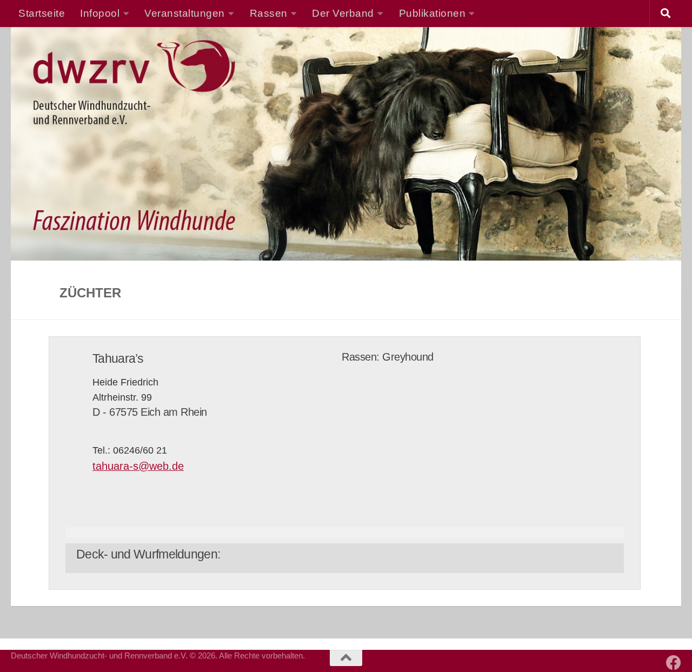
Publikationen (432, 13)
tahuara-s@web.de (138, 466)
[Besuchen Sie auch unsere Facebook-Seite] (673, 662)
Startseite (41, 13)
